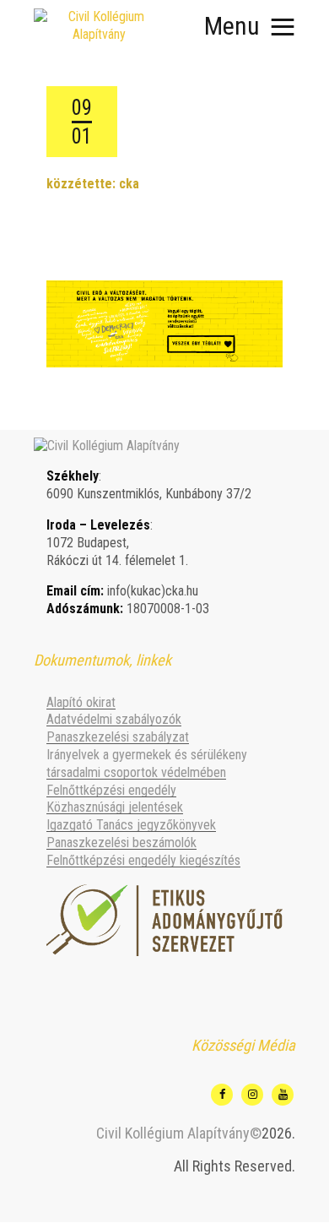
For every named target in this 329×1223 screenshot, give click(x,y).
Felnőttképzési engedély (111, 790)
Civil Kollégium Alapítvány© (179, 1133)
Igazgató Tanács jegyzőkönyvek (131, 825)
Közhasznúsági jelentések (114, 807)
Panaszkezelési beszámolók (121, 842)
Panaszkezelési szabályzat (117, 737)
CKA (129, 184)
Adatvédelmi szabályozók (113, 719)
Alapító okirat (81, 702)
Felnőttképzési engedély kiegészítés (143, 860)
